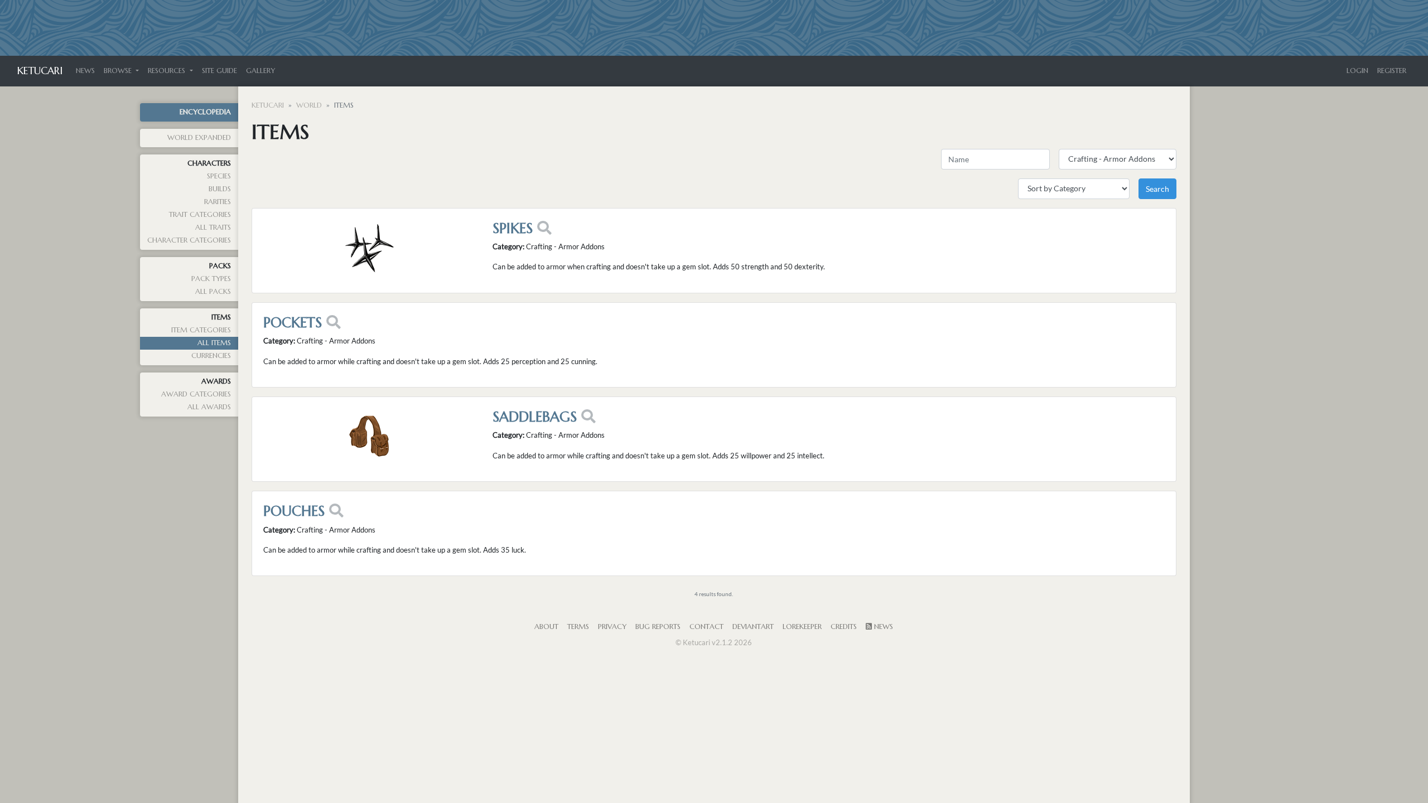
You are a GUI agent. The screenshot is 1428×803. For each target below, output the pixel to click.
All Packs (213, 291)
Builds (220, 189)
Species (219, 176)
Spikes (513, 228)
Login (1357, 70)
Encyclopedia (205, 112)
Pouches (294, 511)
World (309, 105)
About (546, 626)
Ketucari (39, 70)
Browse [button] (119, 70)
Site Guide (219, 70)
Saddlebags (535, 416)
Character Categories (189, 240)
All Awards (209, 407)
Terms (578, 626)
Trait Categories (200, 214)
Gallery (260, 70)
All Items (214, 342)
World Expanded (199, 137)
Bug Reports (658, 626)
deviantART (753, 626)
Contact (706, 626)
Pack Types (211, 278)
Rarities (217, 201)
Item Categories (201, 330)
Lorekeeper (802, 626)
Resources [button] (167, 70)
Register (1391, 70)
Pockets (292, 322)
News (85, 70)
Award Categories (196, 394)
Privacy (612, 626)
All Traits (213, 227)
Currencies (211, 355)
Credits (844, 626)
